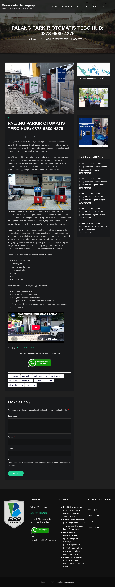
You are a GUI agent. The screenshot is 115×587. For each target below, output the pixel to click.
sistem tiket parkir (16, 385)
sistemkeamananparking (64, 582)
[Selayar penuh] (107, 78)
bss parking (13, 376)
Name (11, 437)
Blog (9, 118)
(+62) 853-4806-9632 (38, 513)
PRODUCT (66, 6)
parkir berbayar (57, 376)
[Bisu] (103, 78)
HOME (54, 6)
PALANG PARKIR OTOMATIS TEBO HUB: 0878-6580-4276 (64, 39)
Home (33, 39)
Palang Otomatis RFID (26, 347)
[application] (93, 72)
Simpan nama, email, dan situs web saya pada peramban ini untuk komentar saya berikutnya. (39, 464)
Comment (12, 416)
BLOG (79, 6)
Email (11, 448)
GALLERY (90, 6)
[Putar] (80, 78)
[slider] (91, 78)
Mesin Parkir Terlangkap (18, 5)
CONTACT (105, 6)
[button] (93, 71)
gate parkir (26, 376)
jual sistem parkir (40, 376)
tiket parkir (31, 385)
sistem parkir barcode (44, 380)
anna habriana (15, 137)
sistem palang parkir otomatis (20, 380)
